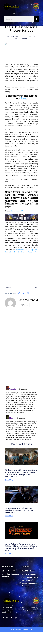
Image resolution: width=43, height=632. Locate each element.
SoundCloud (10, 252)
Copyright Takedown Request (10, 575)
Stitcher (21, 252)
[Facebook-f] (3, 618)
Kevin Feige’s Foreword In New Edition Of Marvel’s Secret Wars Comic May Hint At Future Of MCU (21, 547)
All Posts (24, 305)
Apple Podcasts (22, 250)
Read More (9, 480)
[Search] (36, 19)
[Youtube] (7, 618)
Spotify (34, 250)
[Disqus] (21, 353)
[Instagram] (16, 618)
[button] (21, 10)
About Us (6, 571)
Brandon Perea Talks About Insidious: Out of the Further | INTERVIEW (19, 510)
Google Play (32, 252)
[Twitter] (12, 618)
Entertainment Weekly (19, 211)
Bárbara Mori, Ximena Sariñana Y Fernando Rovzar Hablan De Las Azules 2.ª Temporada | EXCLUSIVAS (21, 473)
